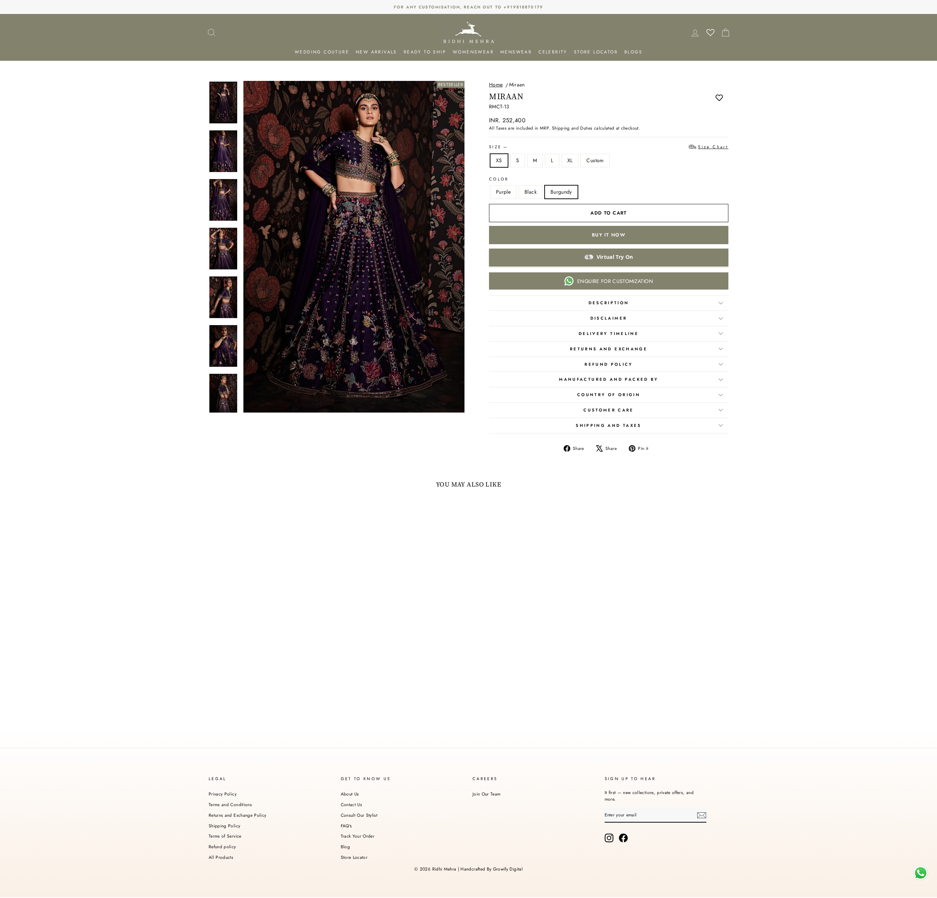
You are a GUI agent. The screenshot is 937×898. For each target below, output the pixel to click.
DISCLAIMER (608, 318)
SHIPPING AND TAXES (608, 425)
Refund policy (222, 846)
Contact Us (351, 804)
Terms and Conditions (230, 804)
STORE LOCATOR (596, 52)
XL (570, 160)
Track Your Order (358, 836)
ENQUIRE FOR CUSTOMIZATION (615, 281)
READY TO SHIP (425, 52)
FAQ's (346, 826)
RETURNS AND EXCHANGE (608, 349)
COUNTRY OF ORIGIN (608, 395)
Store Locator (354, 857)
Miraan (517, 84)
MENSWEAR (516, 52)
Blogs (633, 52)
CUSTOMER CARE (608, 410)
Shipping (561, 128)
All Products (221, 857)
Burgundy (561, 191)
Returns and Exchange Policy (237, 815)
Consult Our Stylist (359, 815)
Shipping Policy (224, 826)
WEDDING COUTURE (322, 52)
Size (608, 147)
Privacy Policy (222, 794)
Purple (503, 191)
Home (496, 84)
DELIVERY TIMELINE (609, 333)
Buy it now (609, 234)
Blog (345, 846)
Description (609, 303)
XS (499, 160)
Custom (595, 160)
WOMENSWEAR (473, 52)
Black (531, 191)
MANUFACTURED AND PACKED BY (608, 379)
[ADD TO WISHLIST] (719, 97)
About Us (350, 794)
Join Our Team (487, 794)
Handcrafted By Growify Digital (491, 869)
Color (499, 179)
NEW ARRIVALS (376, 52)
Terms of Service (225, 836)
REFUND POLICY (609, 364)
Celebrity (552, 52)
